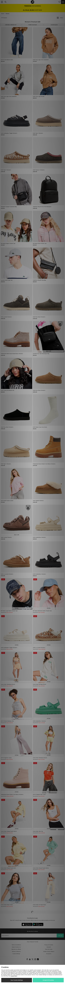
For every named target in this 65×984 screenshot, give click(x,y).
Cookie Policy (14, 976)
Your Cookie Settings (16, 980)
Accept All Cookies (48, 980)
